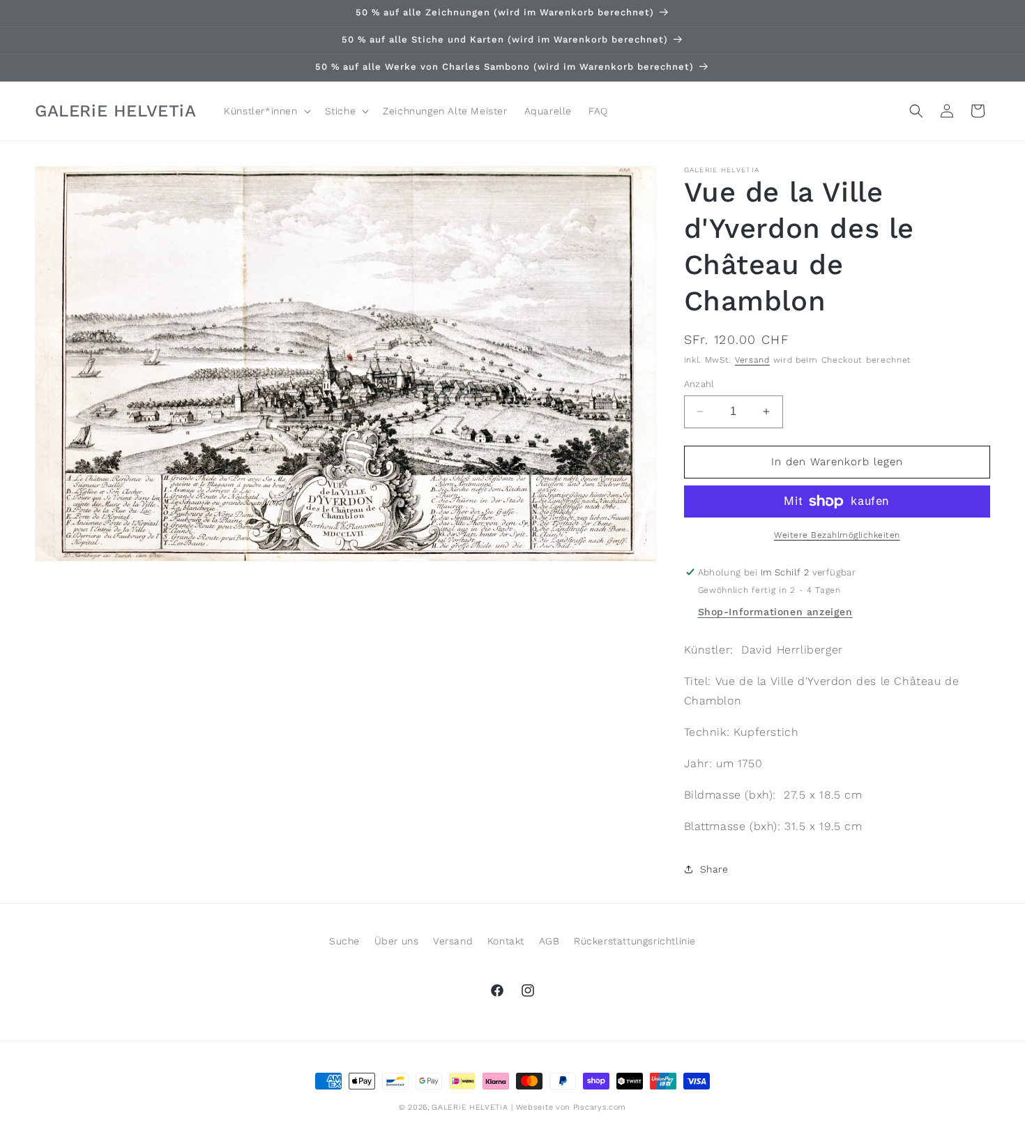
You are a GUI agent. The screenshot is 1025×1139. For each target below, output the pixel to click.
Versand (752, 360)
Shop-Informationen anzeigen (775, 611)
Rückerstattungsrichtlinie (635, 940)
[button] (265, 111)
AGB (549, 940)
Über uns (396, 940)
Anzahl (699, 384)
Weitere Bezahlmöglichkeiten (837, 535)
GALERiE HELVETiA (470, 1107)
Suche (344, 940)
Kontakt (505, 940)
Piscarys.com (599, 1107)
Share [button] (714, 869)
